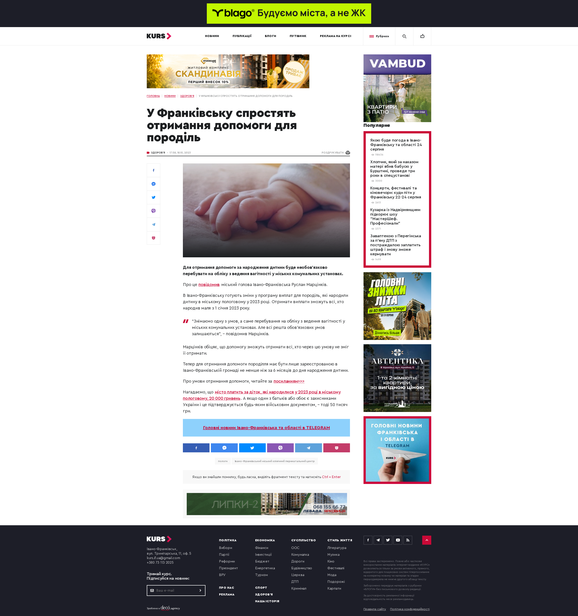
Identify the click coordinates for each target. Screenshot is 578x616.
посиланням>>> (289, 381)
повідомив (209, 285)
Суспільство (303, 540)
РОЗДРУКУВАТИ (333, 152)
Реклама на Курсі (335, 36)
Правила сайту (375, 609)
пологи (222, 461)
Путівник (298, 36)
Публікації (242, 36)
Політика (227, 540)
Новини (212, 36)
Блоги (270, 36)
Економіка (265, 540)
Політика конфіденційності (410, 609)
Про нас (226, 587)
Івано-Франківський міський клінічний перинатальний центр (275, 461)
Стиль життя (339, 540)
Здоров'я (158, 152)
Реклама (226, 594)
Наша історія (267, 601)
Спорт (261, 587)
